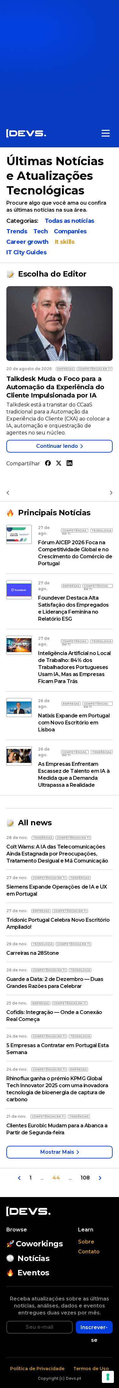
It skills (65, 241)
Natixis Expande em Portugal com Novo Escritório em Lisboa (73, 723)
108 (85, 1178)
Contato (89, 1252)
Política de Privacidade (37, 1368)
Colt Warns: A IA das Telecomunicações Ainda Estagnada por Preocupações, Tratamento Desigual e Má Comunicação (57, 854)
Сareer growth (27, 241)
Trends (16, 231)
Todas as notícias (69, 220)
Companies (70, 231)
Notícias (33, 1258)
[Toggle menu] (106, 133)
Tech (40, 231)
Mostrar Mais (57, 1152)
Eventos (33, 1272)
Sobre (86, 1242)
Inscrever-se (94, 1329)
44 (56, 1178)
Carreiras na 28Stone (32, 953)
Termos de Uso (91, 1368)
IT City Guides (26, 252)
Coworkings (39, 1243)
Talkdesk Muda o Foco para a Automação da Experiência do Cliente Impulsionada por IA (55, 387)
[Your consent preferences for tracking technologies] (108, 1377)
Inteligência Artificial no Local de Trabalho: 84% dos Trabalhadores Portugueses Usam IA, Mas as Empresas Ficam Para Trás (74, 667)
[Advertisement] (59, 59)
